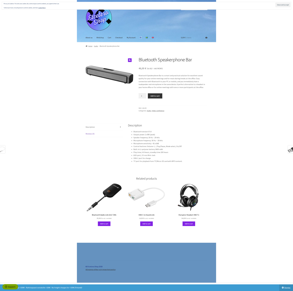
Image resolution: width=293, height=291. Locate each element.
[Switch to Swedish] (147, 37)
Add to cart (155, 96)
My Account (131, 37)
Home (90, 46)
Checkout (119, 37)
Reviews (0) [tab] (90, 134)
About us (89, 37)
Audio (96, 46)
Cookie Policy (42, 8)
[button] (130, 60)
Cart (109, 37)
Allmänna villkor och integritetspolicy (101, 269)
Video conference (158, 111)
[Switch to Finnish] (141, 37)
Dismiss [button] (287, 287)
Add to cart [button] (104, 224)
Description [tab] (90, 127)
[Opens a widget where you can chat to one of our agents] (10, 287)
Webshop (100, 37)
